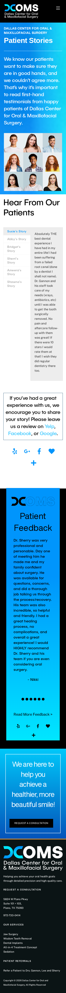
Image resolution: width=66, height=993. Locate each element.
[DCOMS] (21, 11)
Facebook (19, 433)
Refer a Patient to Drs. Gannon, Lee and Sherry (31, 970)
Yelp (49, 426)
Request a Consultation (31, 823)
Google (48, 433)
